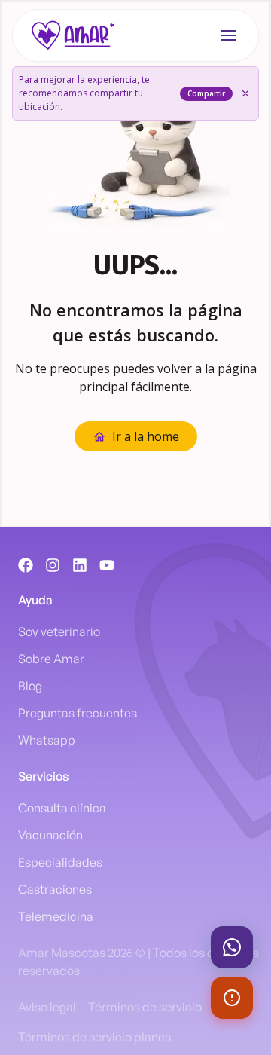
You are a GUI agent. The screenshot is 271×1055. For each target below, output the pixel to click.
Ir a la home (145, 436)
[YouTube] (106, 565)
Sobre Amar (51, 658)
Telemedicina (55, 916)
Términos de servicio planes (94, 1036)
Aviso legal (47, 1006)
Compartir (206, 93)
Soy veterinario (59, 631)
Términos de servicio (145, 1006)
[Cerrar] (245, 93)
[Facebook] (25, 565)
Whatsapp (46, 740)
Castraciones (55, 889)
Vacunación (50, 834)
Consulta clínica (62, 807)
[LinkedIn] (79, 565)
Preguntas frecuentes (77, 712)
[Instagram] (52, 565)
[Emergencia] (232, 998)
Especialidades (60, 862)
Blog (30, 685)
